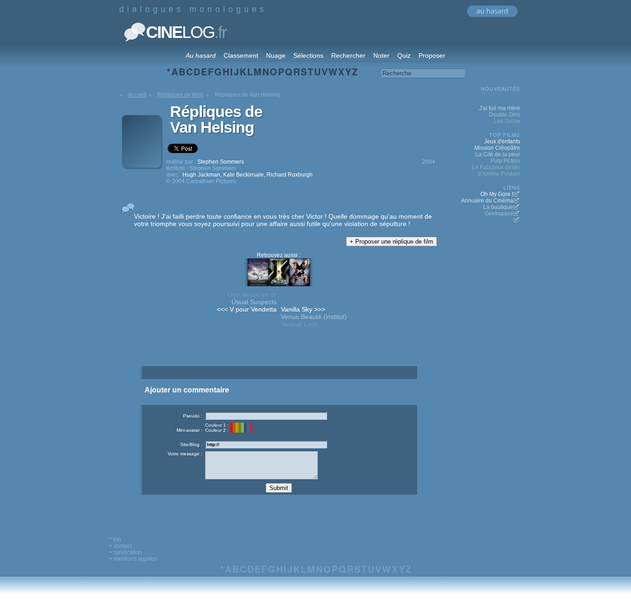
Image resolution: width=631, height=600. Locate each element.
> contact (120, 546)
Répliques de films (180, 95)
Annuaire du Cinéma (487, 200)
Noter (381, 55)
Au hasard (201, 55)
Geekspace (499, 213)
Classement (241, 55)
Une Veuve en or (252, 294)
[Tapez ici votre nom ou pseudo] (266, 415)
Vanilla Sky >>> (303, 309)
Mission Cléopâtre (497, 148)
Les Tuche (507, 121)
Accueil (137, 95)
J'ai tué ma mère (499, 108)
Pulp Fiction (505, 161)
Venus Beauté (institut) (314, 316)
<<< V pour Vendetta (247, 309)
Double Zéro (504, 114)
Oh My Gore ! (496, 194)
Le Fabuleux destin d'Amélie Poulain (496, 170)
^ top (115, 539)
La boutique (498, 207)
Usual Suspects (254, 302)
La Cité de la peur (497, 154)
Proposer (432, 55)
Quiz (404, 55)
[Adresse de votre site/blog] (266, 444)
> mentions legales (133, 559)
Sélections (308, 55)
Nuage (275, 55)
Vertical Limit (299, 324)
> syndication (125, 552)
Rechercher (348, 55)
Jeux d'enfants (502, 141)
